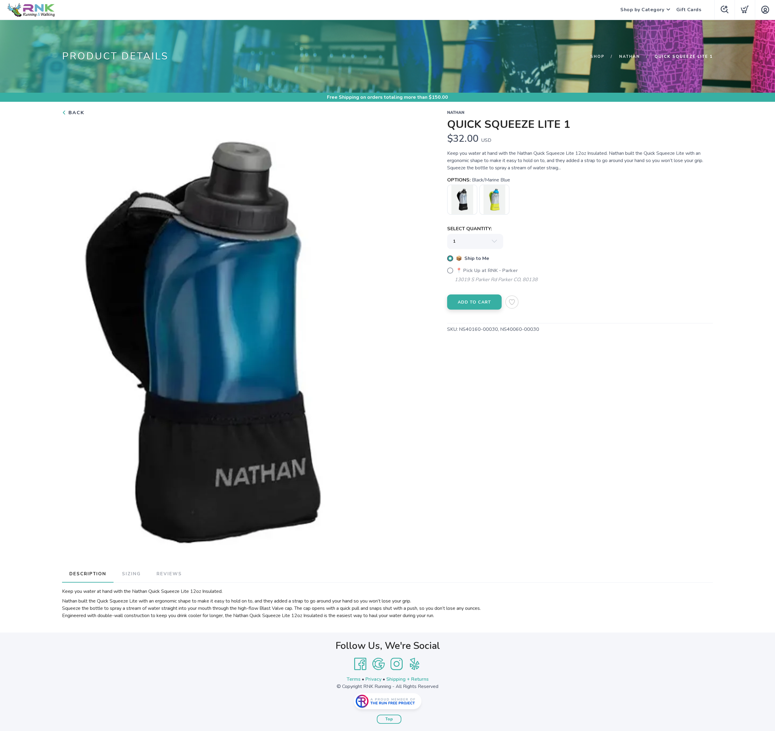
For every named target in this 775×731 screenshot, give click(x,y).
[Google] (378, 664)
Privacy (373, 679)
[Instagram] (397, 664)
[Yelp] (415, 664)
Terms (354, 679)
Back (75, 112)
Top (389, 719)
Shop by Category (642, 9)
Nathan (629, 56)
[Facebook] (360, 664)
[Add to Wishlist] (512, 302)
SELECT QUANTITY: (469, 228)
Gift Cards (688, 9)
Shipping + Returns (407, 679)
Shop (597, 56)
